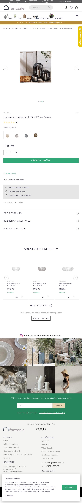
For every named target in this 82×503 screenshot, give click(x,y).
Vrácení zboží (46, 448)
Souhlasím (69, 487)
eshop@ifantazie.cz (54, 463)
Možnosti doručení (16, 180)
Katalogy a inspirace (49, 455)
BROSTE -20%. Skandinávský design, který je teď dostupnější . (39, 23)
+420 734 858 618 (52, 466)
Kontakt (6, 458)
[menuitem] (6, 16)
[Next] (75, 278)
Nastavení (9, 495)
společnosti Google (42, 491)
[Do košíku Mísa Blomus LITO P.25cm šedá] (48, 296)
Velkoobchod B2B (11, 448)
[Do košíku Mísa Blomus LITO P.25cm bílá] (22, 296)
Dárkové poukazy (10, 444)
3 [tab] (41, 101)
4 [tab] (43, 101)
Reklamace (46, 445)
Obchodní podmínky (12, 451)
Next (77, 68)
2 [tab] (40, 101)
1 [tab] (38, 101)
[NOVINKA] (35, 135)
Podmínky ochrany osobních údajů (18, 454)
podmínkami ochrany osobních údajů (52, 413)
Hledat (49, 7)
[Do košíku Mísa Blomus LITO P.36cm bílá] (73, 296)
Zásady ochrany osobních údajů (22, 485)
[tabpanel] (35, 66)
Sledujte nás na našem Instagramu (43, 335)
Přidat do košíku (41, 160)
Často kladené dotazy (50, 451)
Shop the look (47, 458)
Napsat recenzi (41, 318)
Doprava (44, 441)
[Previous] (6, 278)
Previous (5, 68)
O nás (5, 441)
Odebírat (58, 405)
